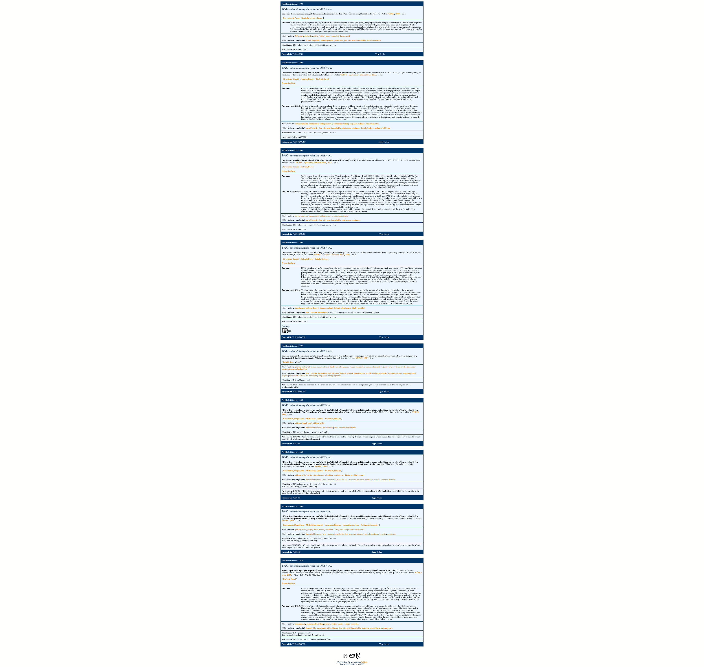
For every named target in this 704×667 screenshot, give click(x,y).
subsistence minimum (351, 128)
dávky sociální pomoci (339, 367)
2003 (329, 162)
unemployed (359, 373)
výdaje (347, 624)
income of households (298, 375)
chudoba (329, 475)
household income (314, 427)
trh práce (311, 367)
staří (301, 36)
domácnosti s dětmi (314, 624)
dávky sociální (301, 124)
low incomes (333, 373)
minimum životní (340, 124)
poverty (360, 479)
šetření (337, 308)
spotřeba (355, 624)
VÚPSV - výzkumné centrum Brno (355, 75)
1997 (366, 358)
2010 (289, 575)
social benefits (312, 128)
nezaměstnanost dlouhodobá (294, 369)
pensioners (338, 40)
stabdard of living (382, 128)
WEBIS (364, 662)
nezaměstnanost (373, 367)
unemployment (409, 373)
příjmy (327, 624)
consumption (387, 628)
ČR (296, 36)
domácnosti (345, 36)
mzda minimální (358, 367)
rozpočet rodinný (357, 124)
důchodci (308, 36)
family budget (367, 128)
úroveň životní (372, 124)
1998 (284, 414)
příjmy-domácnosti (397, 367)
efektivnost (346, 308)
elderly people (327, 40)
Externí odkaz (288, 83)
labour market (346, 373)
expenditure (375, 628)
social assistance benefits (376, 373)
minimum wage (395, 373)
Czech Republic (313, 40)
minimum (411, 367)
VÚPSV (390, 14)
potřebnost (339, 475)
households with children (327, 628)
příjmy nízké (318, 36)
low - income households (355, 40)
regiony (384, 367)
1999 (397, 14)
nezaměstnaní (323, 367)
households (311, 628)
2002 (374, 75)
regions (285, 375)
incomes (365, 628)
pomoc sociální (332, 36)
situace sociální (326, 308)
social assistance (374, 40)
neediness (369, 479)
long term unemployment (329, 375)
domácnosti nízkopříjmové (320, 124)
